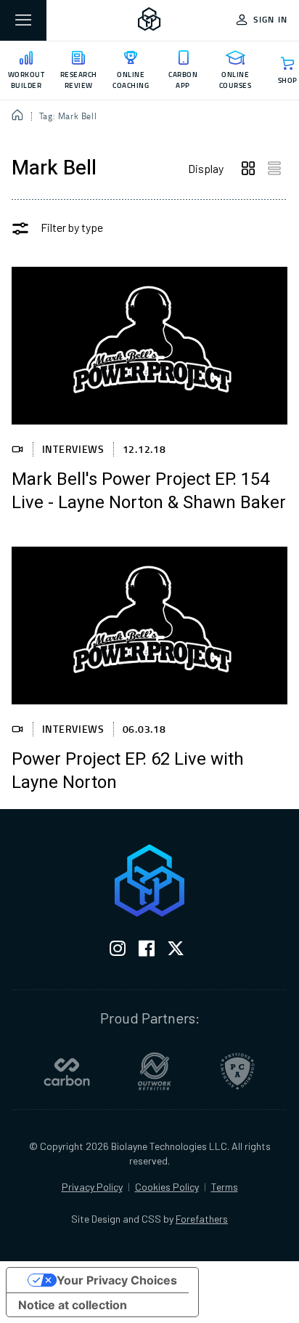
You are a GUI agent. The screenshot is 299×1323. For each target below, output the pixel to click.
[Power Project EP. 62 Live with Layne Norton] (149, 625)
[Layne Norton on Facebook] (146, 951)
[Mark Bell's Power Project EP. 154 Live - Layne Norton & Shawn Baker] (149, 346)
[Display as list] (274, 168)
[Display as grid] (248, 168)
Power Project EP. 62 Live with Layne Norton (128, 771)
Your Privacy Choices (117, 1280)
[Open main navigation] (23, 20)
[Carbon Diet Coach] (67, 1071)
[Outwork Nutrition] (154, 1071)
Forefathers (202, 1219)
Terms (224, 1187)
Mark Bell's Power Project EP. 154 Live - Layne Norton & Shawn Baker (149, 491)
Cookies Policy (167, 1187)
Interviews (73, 449)
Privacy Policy (92, 1187)
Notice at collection (72, 1305)
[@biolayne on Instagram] (117, 951)
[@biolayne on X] (175, 951)
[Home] (18, 116)
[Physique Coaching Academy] (237, 1071)
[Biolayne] (149, 20)
